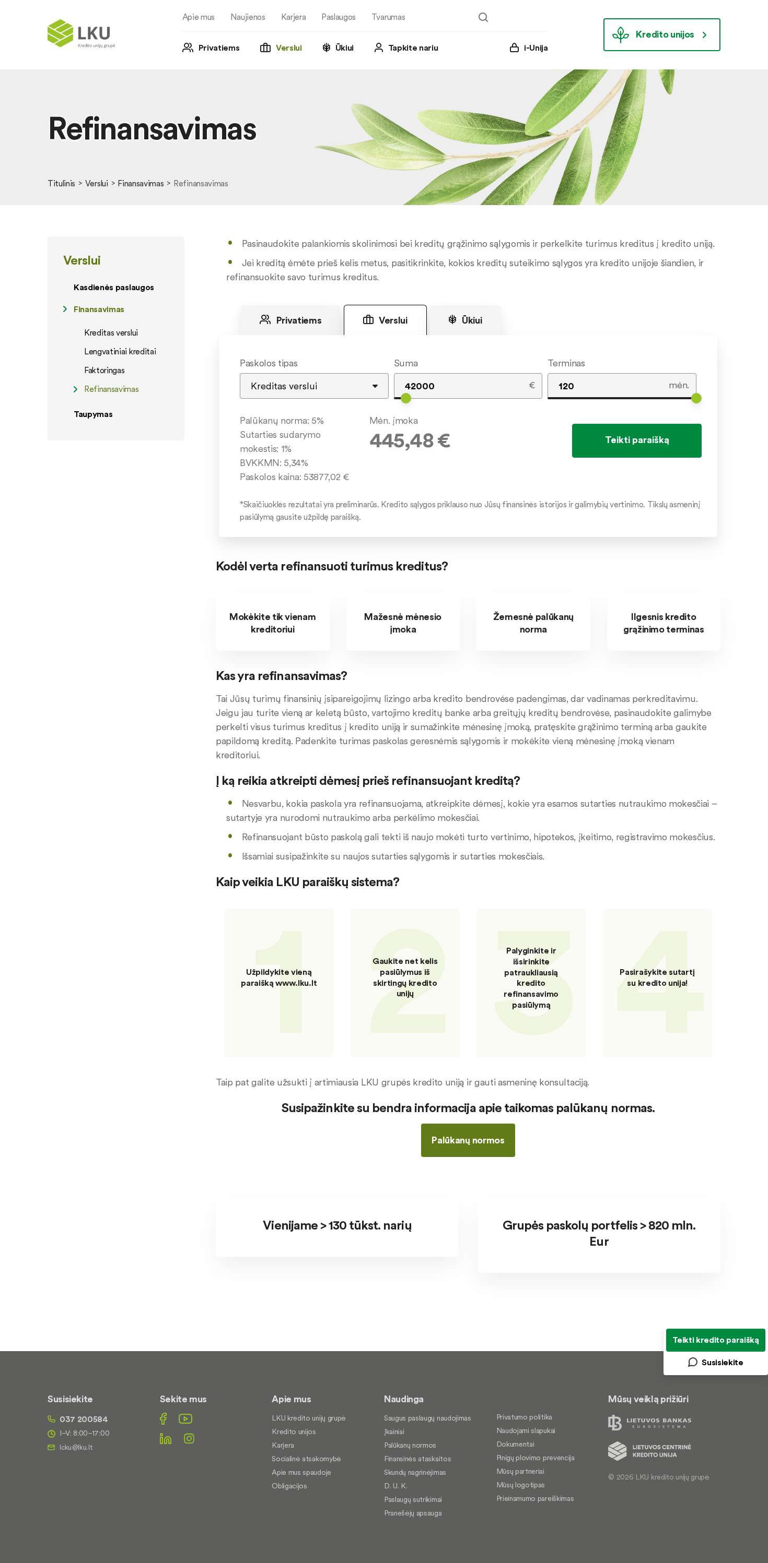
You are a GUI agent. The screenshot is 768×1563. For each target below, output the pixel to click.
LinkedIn (165, 1439)
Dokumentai (515, 1444)
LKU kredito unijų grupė (309, 1418)
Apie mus (198, 16)
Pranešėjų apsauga (413, 1513)
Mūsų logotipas (520, 1484)
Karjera (293, 16)
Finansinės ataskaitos (417, 1458)
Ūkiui (344, 47)
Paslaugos (338, 16)
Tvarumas (388, 16)
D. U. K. (395, 1485)
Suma (406, 363)
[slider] (406, 398)
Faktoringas (104, 370)
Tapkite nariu (413, 47)
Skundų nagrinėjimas (415, 1472)
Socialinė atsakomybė (306, 1458)
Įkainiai (394, 1431)
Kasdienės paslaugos (114, 287)
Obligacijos (289, 1485)
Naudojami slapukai (525, 1430)
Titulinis (61, 183)
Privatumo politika (524, 1417)
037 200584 (84, 1419)
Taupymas (93, 414)
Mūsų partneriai (520, 1471)
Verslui (289, 47)
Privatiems (219, 47)
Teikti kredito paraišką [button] (715, 1339)
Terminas (566, 363)
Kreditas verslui (111, 332)
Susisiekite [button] (722, 1362)
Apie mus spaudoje (301, 1472)
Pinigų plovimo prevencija (535, 1457)
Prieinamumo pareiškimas (535, 1498)
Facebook (163, 1419)
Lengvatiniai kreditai (120, 351)
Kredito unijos (665, 34)
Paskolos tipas (269, 363)
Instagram (189, 1439)
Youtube (185, 1419)
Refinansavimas (111, 389)
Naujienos (247, 16)
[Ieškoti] (483, 17)
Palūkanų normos (468, 1140)
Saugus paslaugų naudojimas (427, 1418)
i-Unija (536, 47)
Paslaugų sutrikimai (413, 1499)
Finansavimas (141, 183)
